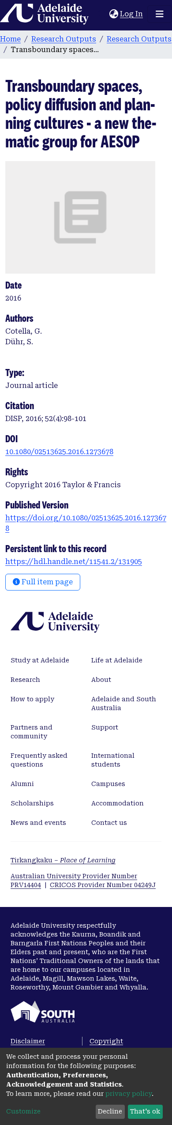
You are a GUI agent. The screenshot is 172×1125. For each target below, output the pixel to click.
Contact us (109, 822)
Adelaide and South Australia (123, 703)
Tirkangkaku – (63, 860)
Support (104, 727)
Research (25, 679)
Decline (110, 1111)
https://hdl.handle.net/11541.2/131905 (73, 561)
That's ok (145, 1111)
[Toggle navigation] (159, 14)
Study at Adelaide (40, 660)
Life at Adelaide (116, 660)
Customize (23, 1111)
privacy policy (128, 1093)
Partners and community (31, 732)
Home (10, 39)
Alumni (22, 783)
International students (113, 760)
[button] (113, 14)
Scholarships (32, 803)
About (101, 679)
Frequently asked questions (39, 760)
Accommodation (117, 803)
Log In (132, 14)
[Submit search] (102, 14)
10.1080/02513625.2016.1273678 (59, 452)
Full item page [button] (46, 582)
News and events (38, 822)
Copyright (106, 1041)
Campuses (108, 783)
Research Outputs (63, 39)
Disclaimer (28, 1041)
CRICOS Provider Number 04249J (103, 884)
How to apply (32, 699)
